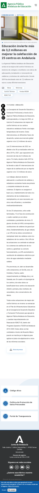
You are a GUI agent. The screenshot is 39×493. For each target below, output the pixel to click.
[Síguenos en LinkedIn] (28, 467)
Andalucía (19, 105)
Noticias (20, 15)
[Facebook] (3, 105)
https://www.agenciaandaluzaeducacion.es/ (16, 5)
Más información (13, 486)
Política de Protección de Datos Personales (21, 403)
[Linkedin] (3, 109)
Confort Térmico (9, 91)
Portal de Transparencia (20, 416)
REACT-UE (7, 95)
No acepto (11, 490)
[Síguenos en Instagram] (17, 467)
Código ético (15, 391)
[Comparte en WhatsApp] (3, 118)
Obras (9, 88)
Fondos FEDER (24, 91)
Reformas (19, 88)
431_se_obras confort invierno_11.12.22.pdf (16, 350)
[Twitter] (3, 113)
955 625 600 (19, 452)
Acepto (4, 490)
